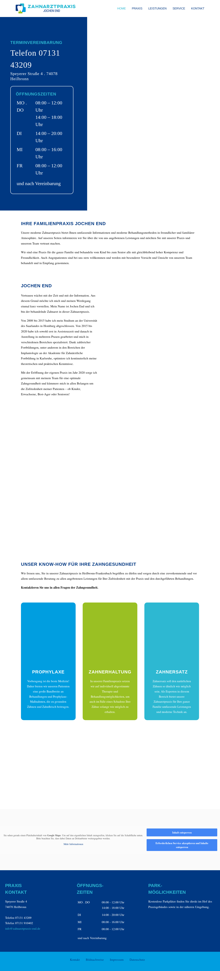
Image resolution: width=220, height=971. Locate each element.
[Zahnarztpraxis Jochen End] (156, 89)
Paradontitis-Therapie (173, 755)
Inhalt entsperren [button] (182, 832)
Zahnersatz (166, 762)
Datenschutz (137, 959)
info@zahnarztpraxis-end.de (22, 928)
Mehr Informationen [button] (73, 844)
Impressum (117, 959)
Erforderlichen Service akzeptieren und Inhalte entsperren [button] (182, 845)
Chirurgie (165, 778)
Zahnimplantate (169, 770)
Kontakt (75, 959)
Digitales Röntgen (111, 776)
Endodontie (166, 747)
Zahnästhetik (108, 784)
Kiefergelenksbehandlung (116, 768)
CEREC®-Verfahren (172, 786)
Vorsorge (105, 747)
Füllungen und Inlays (114, 791)
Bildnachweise (95, 959)
